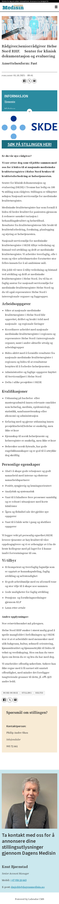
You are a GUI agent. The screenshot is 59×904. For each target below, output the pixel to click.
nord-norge (10, 693)
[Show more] (29, 111)
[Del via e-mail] (34, 81)
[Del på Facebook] (24, 81)
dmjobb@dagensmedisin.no (28, 887)
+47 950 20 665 (18, 880)
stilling (27, 693)
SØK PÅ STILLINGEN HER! (30, 144)
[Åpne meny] (56, 7)
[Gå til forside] (13, 7)
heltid (39, 693)
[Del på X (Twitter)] (29, 81)
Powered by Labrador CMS (29, 899)
